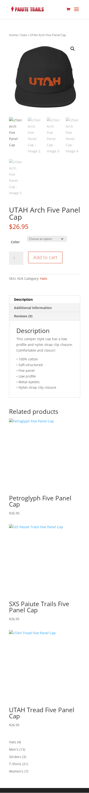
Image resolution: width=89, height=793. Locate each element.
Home (13, 35)
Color (15, 242)
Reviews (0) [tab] (23, 316)
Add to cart (45, 257)
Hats (23, 35)
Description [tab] (23, 299)
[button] (72, 48)
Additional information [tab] (33, 307)
